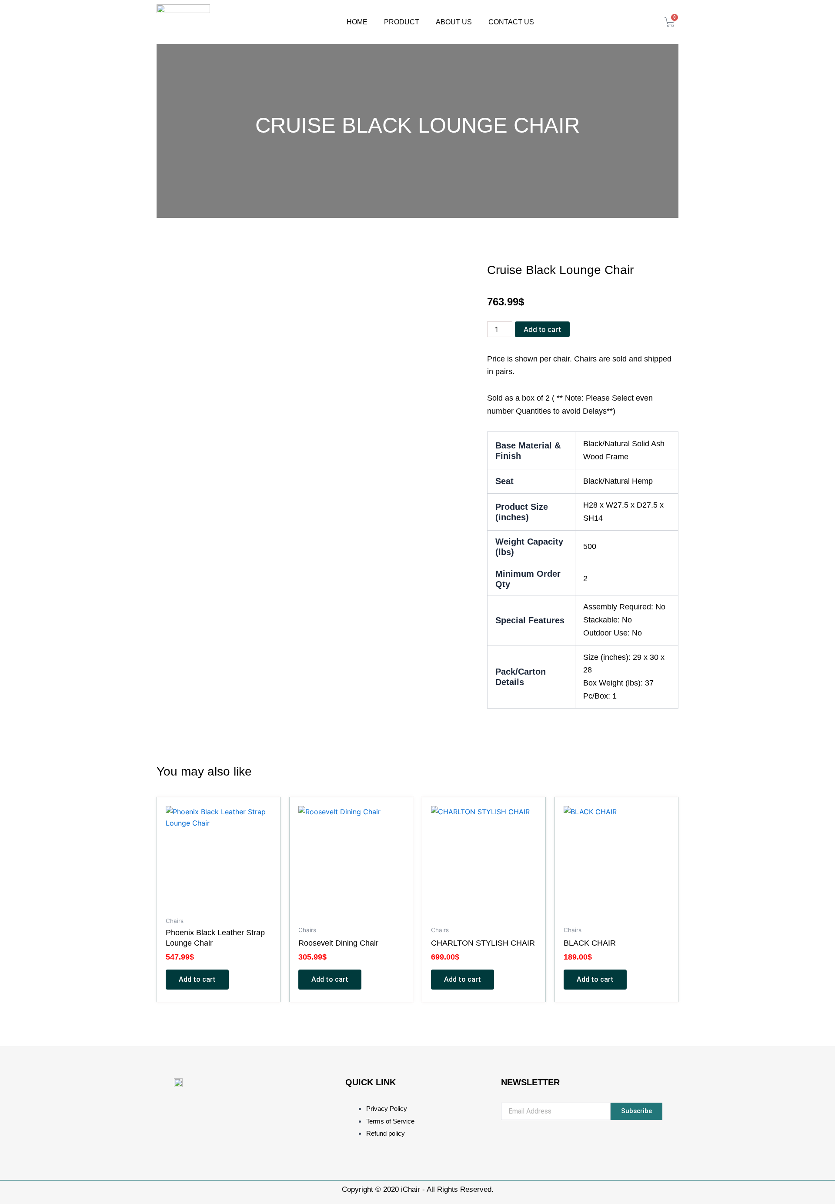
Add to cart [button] (197, 979)
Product (401, 22)
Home (357, 22)
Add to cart (542, 329)
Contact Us (511, 22)
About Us (454, 22)
